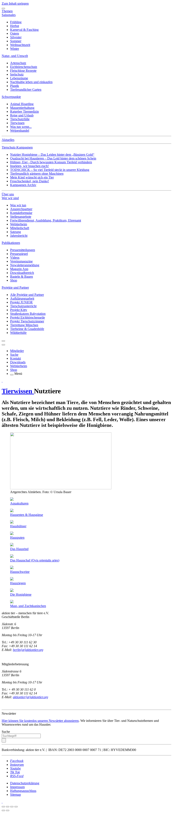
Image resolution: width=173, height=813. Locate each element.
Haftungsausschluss (23, 791)
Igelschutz (17, 74)
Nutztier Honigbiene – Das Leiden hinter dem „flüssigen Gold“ (52, 154)
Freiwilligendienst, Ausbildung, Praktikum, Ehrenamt (45, 220)
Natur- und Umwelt (15, 56)
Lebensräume (19, 78)
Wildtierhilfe (18, 332)
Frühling (16, 22)
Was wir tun (18, 205)
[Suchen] (4, 740)
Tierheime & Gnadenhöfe (27, 329)
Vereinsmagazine (21, 261)
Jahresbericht (18, 235)
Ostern (14, 33)
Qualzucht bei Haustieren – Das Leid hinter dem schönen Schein (53, 158)
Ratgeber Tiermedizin (24, 111)
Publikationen (11, 243)
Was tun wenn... (21, 127)
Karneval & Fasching (24, 29)
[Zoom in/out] (16, 806)
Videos (14, 257)
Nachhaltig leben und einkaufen (31, 82)
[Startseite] (2, 381)
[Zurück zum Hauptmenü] (3, 341)
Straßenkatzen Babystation (28, 313)
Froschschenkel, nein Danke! (29, 181)
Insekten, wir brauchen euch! (29, 166)
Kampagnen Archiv (23, 185)
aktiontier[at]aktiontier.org (30, 697)
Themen (7, 11)
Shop (13, 280)
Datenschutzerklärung (24, 783)
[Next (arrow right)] (7, 810)
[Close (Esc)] (3, 806)
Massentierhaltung (22, 108)
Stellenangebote (20, 216)
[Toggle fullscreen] (12, 806)
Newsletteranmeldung (24, 265)
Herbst (14, 26)
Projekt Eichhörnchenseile (27, 317)
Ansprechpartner (21, 209)
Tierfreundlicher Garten (25, 89)
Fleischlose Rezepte (23, 70)
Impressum (17, 787)
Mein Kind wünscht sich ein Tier (32, 177)
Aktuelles (8, 140)
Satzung (15, 232)
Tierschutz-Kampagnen (17, 147)
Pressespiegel (19, 254)
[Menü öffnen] (12, 374)
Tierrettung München (24, 325)
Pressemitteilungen (22, 250)
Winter (14, 48)
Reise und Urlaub (22, 115)
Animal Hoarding (22, 104)
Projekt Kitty (18, 310)
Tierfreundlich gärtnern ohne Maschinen (37, 173)
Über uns (8, 194)
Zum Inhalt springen (15, 3)
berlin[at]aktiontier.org (28, 650)
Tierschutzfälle (20, 119)
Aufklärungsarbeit (22, 298)
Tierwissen (17, 123)
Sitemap (15, 794)
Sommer (15, 41)
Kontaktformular (21, 213)
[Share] (7, 806)
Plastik (14, 86)
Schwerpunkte (11, 97)
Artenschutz (18, 63)
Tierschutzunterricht (23, 306)
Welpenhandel (19, 130)
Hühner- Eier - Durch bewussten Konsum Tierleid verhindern (51, 162)
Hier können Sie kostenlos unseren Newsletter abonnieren (40, 720)
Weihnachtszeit (20, 45)
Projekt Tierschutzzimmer (27, 321)
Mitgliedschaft (19, 228)
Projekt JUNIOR (21, 302)
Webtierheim (18, 224)
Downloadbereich (22, 273)
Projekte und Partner (15, 287)
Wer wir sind (10, 198)
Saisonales (9, 15)
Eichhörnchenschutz (23, 67)
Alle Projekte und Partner (27, 294)
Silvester (16, 37)
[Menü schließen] (3, 8)
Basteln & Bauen (21, 276)
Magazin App (19, 269)
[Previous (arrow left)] (3, 810)
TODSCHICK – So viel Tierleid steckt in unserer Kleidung (49, 170)
